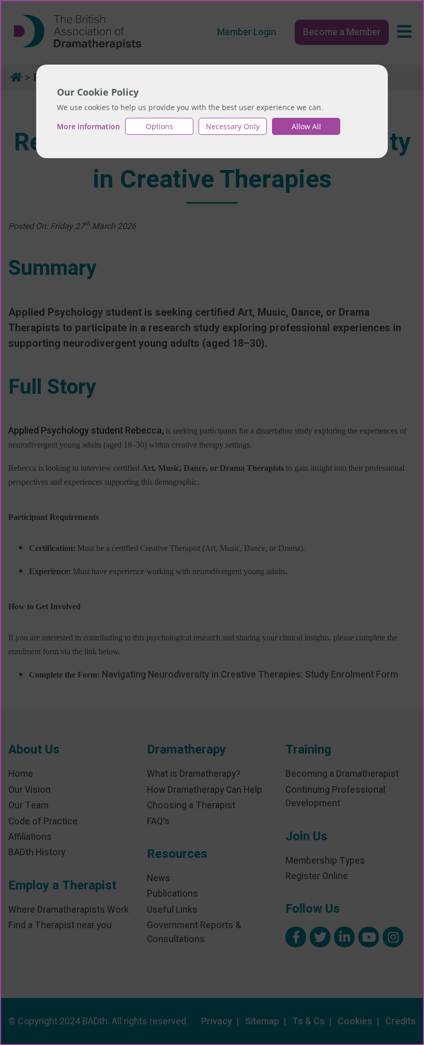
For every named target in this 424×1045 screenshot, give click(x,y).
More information (88, 126)
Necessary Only (233, 126)
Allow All (306, 126)
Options (159, 126)
